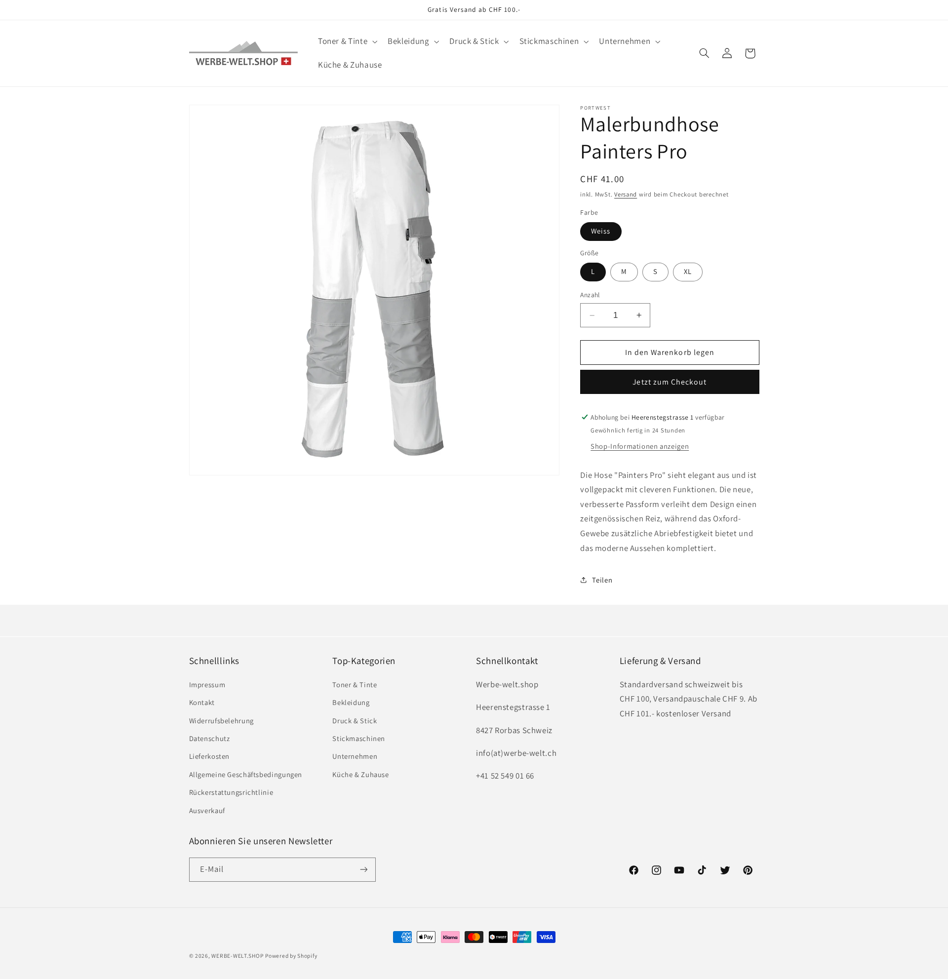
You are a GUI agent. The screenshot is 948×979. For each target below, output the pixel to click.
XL (688, 271)
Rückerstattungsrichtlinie (231, 792)
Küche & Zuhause (360, 774)
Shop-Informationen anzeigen (640, 446)
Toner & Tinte (354, 684)
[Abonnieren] (363, 869)
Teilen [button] (602, 580)
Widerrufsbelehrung (221, 720)
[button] (346, 41)
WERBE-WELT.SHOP (237, 955)
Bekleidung (350, 702)
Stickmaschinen (358, 738)
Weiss (600, 230)
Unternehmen (354, 756)
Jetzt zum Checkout (669, 382)
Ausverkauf (207, 810)
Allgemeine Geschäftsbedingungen (246, 774)
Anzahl (590, 294)
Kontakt (202, 702)
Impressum (207, 684)
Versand (625, 194)
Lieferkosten (209, 756)
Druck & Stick (354, 720)
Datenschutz (209, 738)
